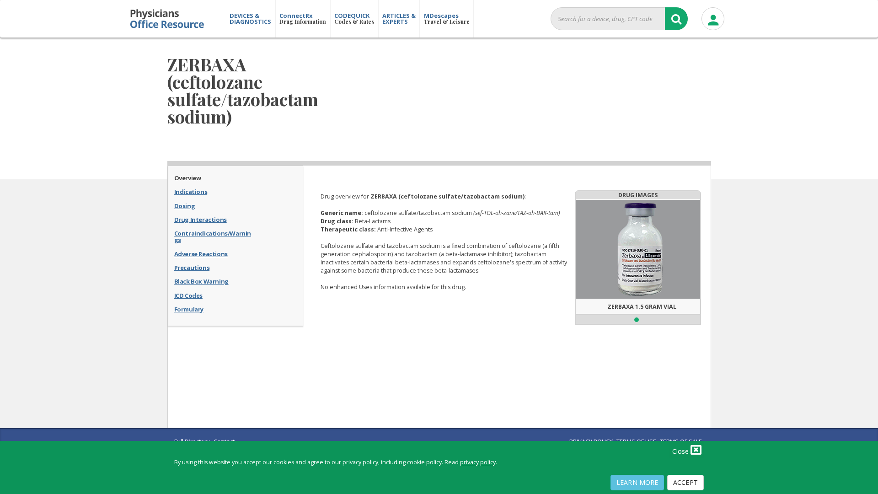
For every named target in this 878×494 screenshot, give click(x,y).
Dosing (184, 205)
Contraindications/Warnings (212, 236)
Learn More (637, 482)
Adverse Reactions (201, 253)
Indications (191, 191)
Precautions (192, 267)
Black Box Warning (201, 281)
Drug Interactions (200, 219)
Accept (685, 482)
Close (681, 451)
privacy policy (478, 462)
